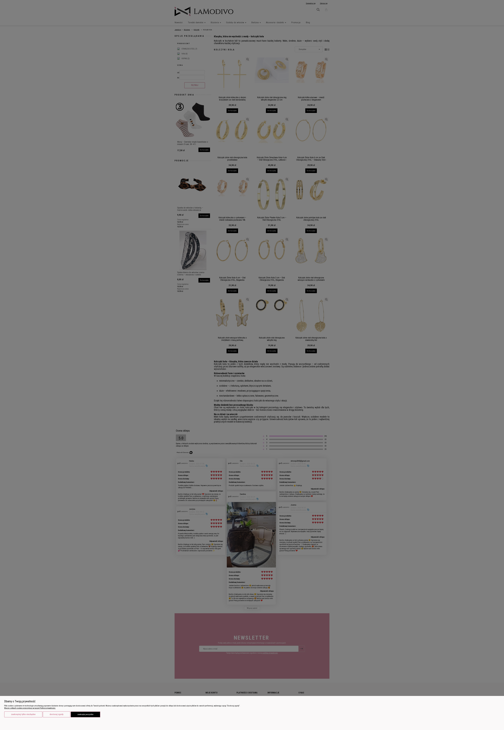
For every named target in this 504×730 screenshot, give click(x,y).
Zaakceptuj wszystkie (85, 714)
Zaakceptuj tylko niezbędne (23, 714)
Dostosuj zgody (56, 714)
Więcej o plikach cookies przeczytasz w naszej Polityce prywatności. (30, 708)
